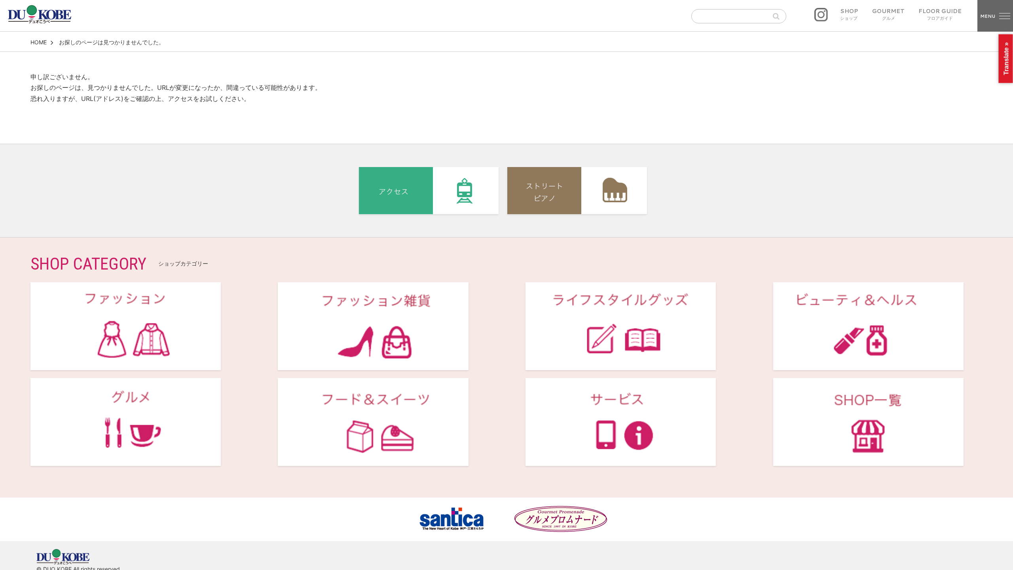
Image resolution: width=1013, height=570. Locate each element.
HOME (38, 42)
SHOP (849, 14)
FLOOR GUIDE (940, 14)
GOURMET (888, 14)
